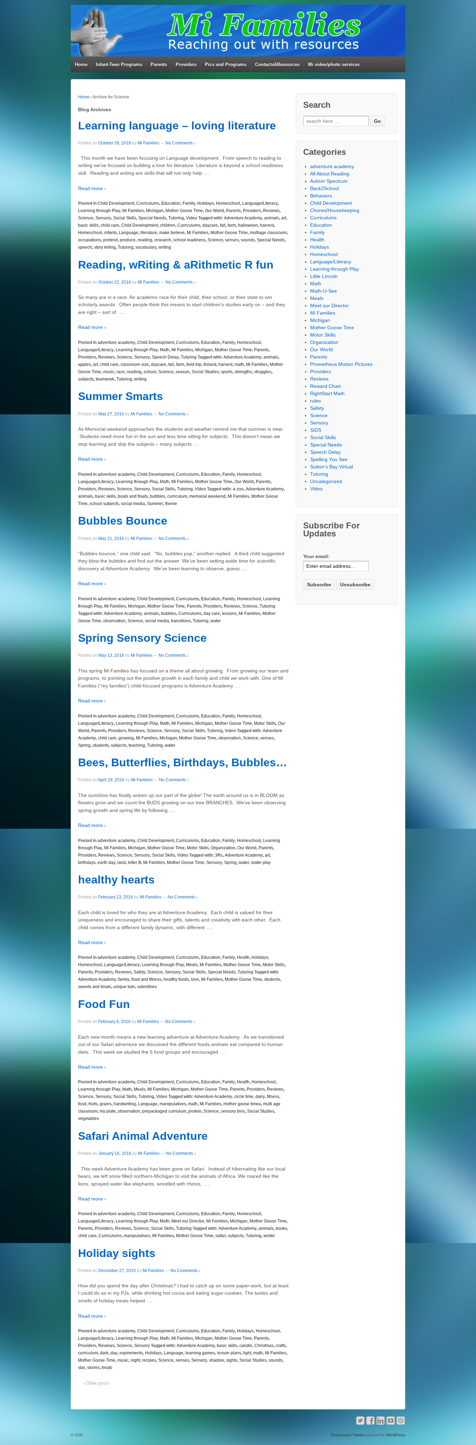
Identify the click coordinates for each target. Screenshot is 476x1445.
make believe (172, 232)
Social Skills (124, 218)
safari (220, 1235)
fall (222, 225)
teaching (137, 745)
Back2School (324, 188)
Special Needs (152, 218)
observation (114, 620)
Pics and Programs (225, 64)
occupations (89, 240)
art (283, 218)
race (120, 371)
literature (148, 232)
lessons (229, 613)
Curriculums (147, 203)
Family (189, 203)
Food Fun (104, 1004)
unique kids (124, 986)
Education (171, 203)
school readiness (189, 240)
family (123, 979)
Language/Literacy (260, 203)
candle (245, 1345)
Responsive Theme (347, 1435)
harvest (267, 225)
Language (128, 232)
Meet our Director (187, 1221)
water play (261, 862)
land (121, 862)
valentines (147, 986)
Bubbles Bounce (122, 520)
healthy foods (176, 979)
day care (212, 613)
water (215, 620)
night (135, 1360)
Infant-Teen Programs (119, 64)
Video (191, 218)
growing (126, 738)
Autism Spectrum (329, 181)
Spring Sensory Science (142, 638)
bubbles (157, 496)
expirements (131, 1352)
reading (145, 240)
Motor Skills (265, 723)
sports (226, 371)
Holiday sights (116, 1253)
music (108, 371)
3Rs (219, 855)
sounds (248, 240)
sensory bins (233, 1111)
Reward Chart (325, 386)
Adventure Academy (243, 218)
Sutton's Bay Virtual (331, 466)
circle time (243, 1096)
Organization (223, 847)
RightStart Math (327, 393)
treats (107, 1367)
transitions (181, 620)
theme (171, 503)
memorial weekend (207, 496)
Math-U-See (323, 291)
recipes (149, 1360)
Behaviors (321, 195)
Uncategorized (326, 481)
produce (128, 240)
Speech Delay (165, 357)
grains (106, 1103)
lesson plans (229, 1352)
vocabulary (146, 247)
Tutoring (176, 218)
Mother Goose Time (184, 210)
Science (85, 218)
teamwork (105, 379)
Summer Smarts (120, 396)
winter (269, 1235)
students (101, 745)
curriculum (177, 496)
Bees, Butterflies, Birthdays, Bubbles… (182, 762)
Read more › (92, 188)
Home (81, 64)
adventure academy (116, 342)
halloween (248, 225)
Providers (186, 64)
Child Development (116, 203)
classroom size (135, 364)
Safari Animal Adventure (143, 1136)
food (82, 1103)
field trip (193, 364)
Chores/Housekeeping (334, 210)
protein (194, 1111)
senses (232, 240)
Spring (84, 745)
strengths (243, 371)
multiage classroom (268, 232)
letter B (134, 862)
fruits (93, 1103)
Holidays (205, 203)
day (113, 1352)
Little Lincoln (324, 276)
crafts (281, 1345)
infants (110, 232)
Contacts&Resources (277, 64)
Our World (214, 210)
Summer (155, 503)
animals (271, 218)
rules (315, 401)
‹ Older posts (96, 1383)
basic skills (88, 225)
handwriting (125, 1103)
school (150, 371)
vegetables (88, 1118)
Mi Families (148, 143)
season (183, 371)
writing (165, 247)
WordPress (395, 1435)
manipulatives (173, 1103)
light (247, 1352)
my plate (108, 1111)
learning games (200, 1352)
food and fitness (146, 979)
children (167, 225)
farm (232, 225)
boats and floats (133, 496)
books (281, 1228)
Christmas (264, 1345)
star (81, 1367)
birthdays (86, 862)
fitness (273, 1096)
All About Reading (329, 173)
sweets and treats (94, 986)
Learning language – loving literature (177, 125)
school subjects (104, 503)
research (162, 240)
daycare (210, 225)
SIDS (315, 430)
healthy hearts (116, 879)
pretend (110, 240)
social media (133, 503)
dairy (260, 1096)
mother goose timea (242, 1103)
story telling (105, 247)
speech (85, 247)
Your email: (316, 556)
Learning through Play (99, 210)
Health (243, 957)
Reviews (271, 210)
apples (84, 364)
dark (104, 1352)
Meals (192, 964)
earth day (106, 862)
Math (164, 349)
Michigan (154, 210)
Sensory (103, 218)
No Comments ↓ (181, 143)
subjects (86, 379)
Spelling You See (328, 459)
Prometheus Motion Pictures (341, 364)
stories (93, 1367)
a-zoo (238, 489)
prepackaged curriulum (164, 1111)
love (195, 979)
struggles (262, 371)
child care (110, 225)
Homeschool (228, 203)
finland (210, 364)
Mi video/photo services (334, 64)
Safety (139, 972)
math (239, 364)
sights (231, 1360)
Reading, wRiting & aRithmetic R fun (176, 264)
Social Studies (205, 371)
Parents (159, 64)
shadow (216, 1360)
